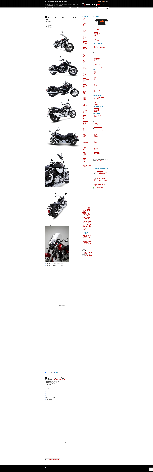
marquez (86, 219)
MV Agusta (85, 110)
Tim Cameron (85, 146)
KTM (84, 96)
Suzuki (84, 143)
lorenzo (83, 219)
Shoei (84, 134)
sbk (84, 129)
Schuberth (85, 130)
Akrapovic (85, 20)
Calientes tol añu (97, 33)
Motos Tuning (96, 140)
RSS (100, 1)
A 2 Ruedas (96, 45)
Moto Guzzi (85, 105)
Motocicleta (96, 136)
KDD (84, 93)
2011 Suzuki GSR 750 (100, 177)
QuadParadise (96, 40)
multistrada (89, 221)
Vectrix (84, 158)
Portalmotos (96, 148)
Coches (84, 49)
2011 (88, 210)
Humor (84, 84)
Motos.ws (95, 142)
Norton (84, 115)
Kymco (84, 97)
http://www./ (96, 181)
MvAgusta (95, 85)
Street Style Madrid (97, 153)
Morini (84, 104)
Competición (57, 7)
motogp (84, 106)
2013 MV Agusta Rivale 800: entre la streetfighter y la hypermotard (87, 241)
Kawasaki (85, 92)
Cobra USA (85, 48)
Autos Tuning (96, 32)
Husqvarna (85, 86)
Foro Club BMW (96, 109)
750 (88, 207)
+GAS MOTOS (96, 29)
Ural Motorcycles (97, 90)
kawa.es (95, 103)
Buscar (51, 7)
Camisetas (64, 7)
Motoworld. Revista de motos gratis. (100, 143)
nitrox (95, 39)
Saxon (84, 128)
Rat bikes (84, 123)
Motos (60, 379)
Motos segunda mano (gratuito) (99, 67)
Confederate (85, 53)
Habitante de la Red (97, 115)
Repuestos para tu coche (98, 127)
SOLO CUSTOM (96, 152)
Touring (84, 147)
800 (89, 207)
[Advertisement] (66, 12)
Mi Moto (95, 135)
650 (86, 207)
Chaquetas (85, 43)
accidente (84, 213)
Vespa (84, 159)
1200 (88, 209)
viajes (84, 160)
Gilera (84, 75)
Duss (84, 66)
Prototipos (85, 122)
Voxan (95, 91)
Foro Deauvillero (97, 101)
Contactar (77, 7)
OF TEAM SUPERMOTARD (98, 51)
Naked (84, 112)
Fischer (84, 73)
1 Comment (63, 379)
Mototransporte (96, 110)
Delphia (95, 184)
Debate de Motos (97, 99)
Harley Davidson (86, 79)
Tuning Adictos (96, 41)
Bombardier (85, 32)
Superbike (85, 141)
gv (55, 459)
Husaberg (85, 85)
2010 (84, 210)
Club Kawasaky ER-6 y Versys (99, 97)
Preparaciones (85, 121)
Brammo (84, 35)
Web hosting (96, 180)
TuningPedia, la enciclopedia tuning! (100, 111)
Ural (84, 155)
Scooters (84, 131)
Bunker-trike (85, 37)
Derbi (84, 60)
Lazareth (84, 99)
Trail (84, 148)
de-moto (95, 123)
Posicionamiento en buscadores (99, 118)
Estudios (84, 72)
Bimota (84, 30)
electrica (83, 217)
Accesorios (85, 19)
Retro (84, 124)
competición (85, 50)
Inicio (46, 7)
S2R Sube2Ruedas (97, 149)
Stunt (84, 140)
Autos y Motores (96, 108)
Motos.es (95, 141)
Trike (84, 152)
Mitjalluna (95, 116)
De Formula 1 (96, 35)
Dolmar (84, 62)
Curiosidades (85, 56)
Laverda (84, 98)
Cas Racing (85, 41)
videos (86, 229)
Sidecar (84, 135)
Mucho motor (96, 38)
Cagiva (84, 38)
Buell (84, 36)
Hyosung (46, 370)
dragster (84, 63)
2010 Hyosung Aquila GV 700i (58, 378)
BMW (84, 31)
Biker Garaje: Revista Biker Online (99, 47)
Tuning (84, 154)
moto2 (90, 219)
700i (49, 459)
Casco (84, 42)
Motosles (95, 117)
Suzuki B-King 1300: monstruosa (102, 172)
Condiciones (70, 7)
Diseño (84, 61)
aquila (51, 459)
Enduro (84, 69)
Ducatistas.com (96, 59)
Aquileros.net (96, 54)
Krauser (84, 94)
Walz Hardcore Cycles (87, 165)
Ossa (84, 117)
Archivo (83, 249)
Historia (84, 80)
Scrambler (85, 133)
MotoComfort (96, 124)
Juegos (84, 91)
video (83, 229)
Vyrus (84, 164)
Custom (54, 379)
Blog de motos (96, 131)
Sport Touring (85, 137)
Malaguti (84, 100)
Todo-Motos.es (96, 104)
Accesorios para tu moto (98, 46)
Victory (84, 161)
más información (99, 160)
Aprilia (84, 24)
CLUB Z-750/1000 (97, 58)
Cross (84, 55)
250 (85, 207)
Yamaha (84, 166)
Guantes (84, 78)
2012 (84, 212)
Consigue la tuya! (101, 26)
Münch (84, 109)
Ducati (88, 216)
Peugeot (84, 118)
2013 (87, 211)
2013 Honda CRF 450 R (103, 180)
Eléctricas (85, 68)
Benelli (84, 26)
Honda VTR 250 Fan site (98, 61)
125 (84, 18)
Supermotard (85, 142)
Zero (84, 167)
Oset (84, 116)
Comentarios (106, 1)
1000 (83, 209)
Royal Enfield (85, 127)
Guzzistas (95, 60)
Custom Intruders (97, 98)
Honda (84, 81)
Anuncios (84, 23)
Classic (84, 47)
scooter (84, 224)
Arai (84, 25)
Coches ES (96, 34)
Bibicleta (84, 29)
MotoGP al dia (96, 48)
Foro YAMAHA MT (97, 102)
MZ (83, 111)
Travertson (85, 149)
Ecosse (84, 67)
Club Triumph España (97, 57)
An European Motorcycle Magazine (100, 130)
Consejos (84, 54)
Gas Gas (84, 74)
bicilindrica (84, 214)
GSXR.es (95, 134)
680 (47, 459)
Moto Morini (96, 84)
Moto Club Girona (97, 64)
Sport (84, 136)
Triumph (84, 153)
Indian (84, 90)
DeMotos (95, 133)
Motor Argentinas (97, 137)
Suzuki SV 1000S (100, 171)
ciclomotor (85, 44)
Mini (84, 103)
